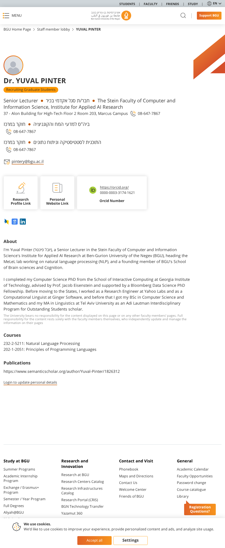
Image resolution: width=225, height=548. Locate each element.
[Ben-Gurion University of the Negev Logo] (111, 16)
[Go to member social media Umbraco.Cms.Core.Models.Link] (7, 222)
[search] (183, 16)
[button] (13, 15)
